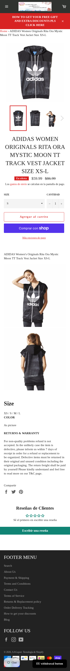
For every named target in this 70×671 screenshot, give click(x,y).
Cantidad (53, 194)
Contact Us (10, 589)
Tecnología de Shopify (33, 652)
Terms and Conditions (17, 583)
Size (6, 194)
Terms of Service (14, 595)
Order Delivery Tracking (19, 607)
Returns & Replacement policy (22, 601)
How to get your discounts (20, 613)
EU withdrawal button (49, 663)
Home (3, 31)
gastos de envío (18, 184)
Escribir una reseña (35, 530)
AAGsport (17, 652)
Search (8, 565)
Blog (7, 619)
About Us (10, 571)
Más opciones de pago (34, 237)
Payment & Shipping (16, 577)
